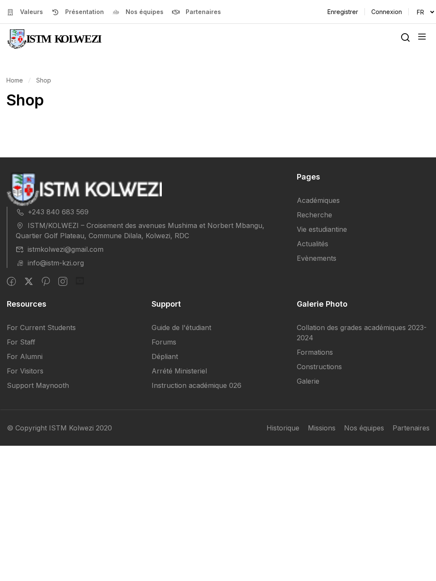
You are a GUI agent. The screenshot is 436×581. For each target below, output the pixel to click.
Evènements (316, 258)
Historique (283, 428)
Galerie (308, 381)
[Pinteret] (46, 281)
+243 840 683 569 (58, 212)
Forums (164, 342)
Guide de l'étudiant (181, 327)
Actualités (312, 243)
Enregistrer (342, 11)
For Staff (21, 342)
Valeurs (31, 11)
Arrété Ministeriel (179, 371)
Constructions (319, 366)
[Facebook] (11, 281)
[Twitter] (28, 281)
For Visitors (25, 371)
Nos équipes (145, 11)
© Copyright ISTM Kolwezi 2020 (59, 428)
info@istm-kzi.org (56, 263)
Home (14, 80)
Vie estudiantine (322, 229)
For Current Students (41, 327)
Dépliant (165, 356)
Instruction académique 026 (196, 385)
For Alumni (25, 356)
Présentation (84, 11)
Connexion (386, 11)
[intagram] (62, 281)
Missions (322, 428)
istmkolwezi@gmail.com (65, 249)
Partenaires (203, 11)
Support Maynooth (38, 385)
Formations (315, 352)
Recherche (314, 215)
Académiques (318, 200)
